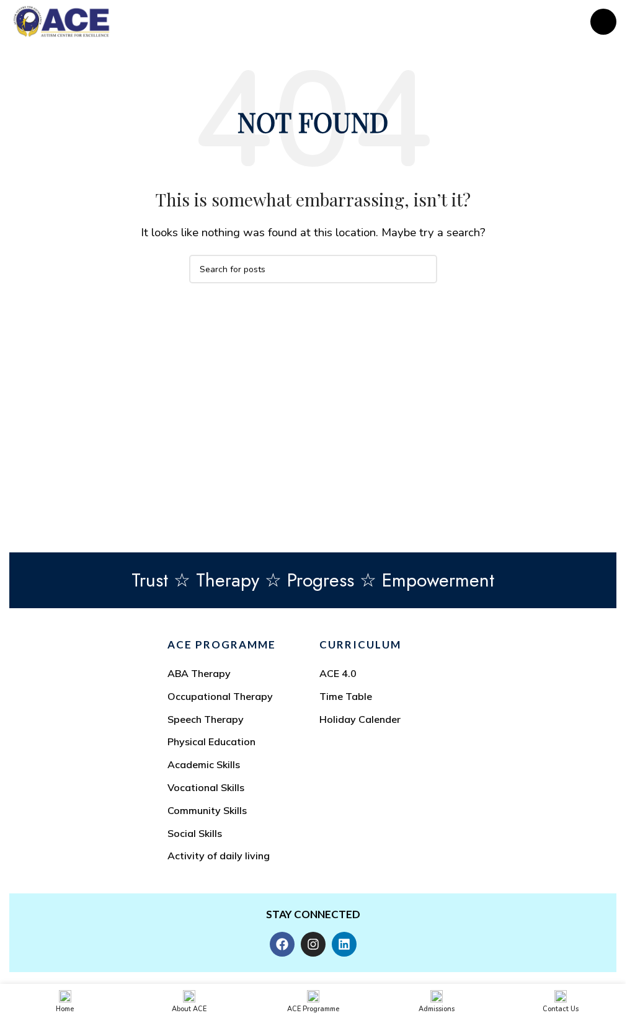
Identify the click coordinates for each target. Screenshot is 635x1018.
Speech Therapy (205, 719)
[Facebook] (282, 944)
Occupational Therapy (220, 696)
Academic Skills (203, 764)
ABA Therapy (199, 673)
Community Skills (207, 810)
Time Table (345, 696)
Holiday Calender (360, 719)
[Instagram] (313, 944)
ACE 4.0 (338, 673)
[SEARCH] (423, 269)
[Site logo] (61, 21)
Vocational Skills (205, 787)
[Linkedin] (344, 944)
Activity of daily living (218, 855)
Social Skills (194, 833)
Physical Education (211, 741)
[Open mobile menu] (603, 21)
